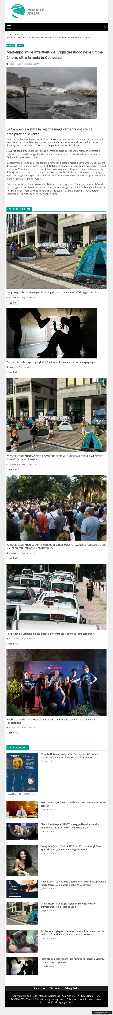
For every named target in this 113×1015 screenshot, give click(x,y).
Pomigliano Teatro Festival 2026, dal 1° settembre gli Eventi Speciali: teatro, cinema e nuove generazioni (71, 848)
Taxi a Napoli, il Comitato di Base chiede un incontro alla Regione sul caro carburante (50, 633)
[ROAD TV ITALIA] (27, 11)
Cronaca (10, 45)
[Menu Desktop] (9, 27)
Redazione (39, 988)
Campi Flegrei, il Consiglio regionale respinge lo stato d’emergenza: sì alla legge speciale (51, 292)
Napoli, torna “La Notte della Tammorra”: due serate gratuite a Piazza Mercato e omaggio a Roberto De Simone (73, 883)
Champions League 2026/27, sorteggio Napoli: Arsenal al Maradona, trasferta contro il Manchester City (70, 826)
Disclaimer (54, 988)
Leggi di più (12, 302)
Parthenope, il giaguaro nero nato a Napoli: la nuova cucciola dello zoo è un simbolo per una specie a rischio (72, 933)
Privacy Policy (72, 988)
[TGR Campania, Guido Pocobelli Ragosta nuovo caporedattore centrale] (22, 809)
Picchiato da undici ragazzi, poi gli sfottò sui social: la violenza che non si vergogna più (50, 362)
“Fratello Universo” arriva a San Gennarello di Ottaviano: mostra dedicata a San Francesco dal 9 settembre (70, 756)
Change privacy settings (102, 1012)
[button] (105, 27)
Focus (20, 45)
